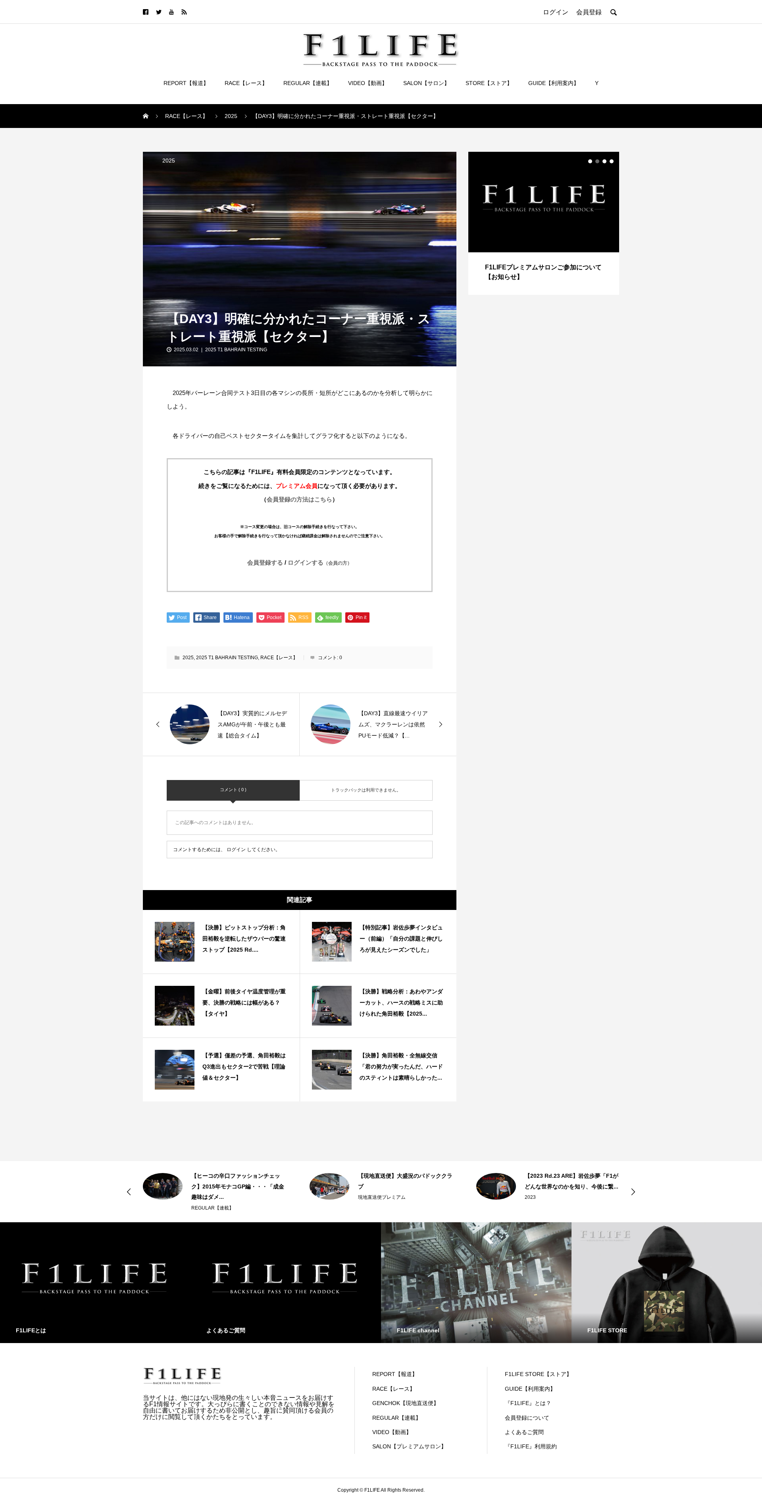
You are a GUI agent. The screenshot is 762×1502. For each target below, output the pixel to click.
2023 (530, 1197)
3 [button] (604, 161)
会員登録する (265, 562)
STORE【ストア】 (489, 83)
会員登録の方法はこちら (299, 499)
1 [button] (590, 161)
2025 (168, 160)
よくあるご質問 (524, 1432)
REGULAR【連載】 (307, 83)
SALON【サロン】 (426, 83)
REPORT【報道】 (186, 83)
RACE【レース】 (246, 83)
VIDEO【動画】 (367, 83)
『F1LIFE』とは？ (528, 1403)
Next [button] (633, 1192)
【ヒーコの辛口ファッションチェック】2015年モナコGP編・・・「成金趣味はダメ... (237, 1186)
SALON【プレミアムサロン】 (409, 1446)
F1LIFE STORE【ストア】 (538, 1374)
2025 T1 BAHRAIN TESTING (236, 349)
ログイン (236, 849)
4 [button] (612, 161)
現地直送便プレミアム (382, 1197)
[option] (543, 223)
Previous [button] (129, 1192)
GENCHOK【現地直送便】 (405, 1403)
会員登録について (527, 1418)
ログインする (320, 562)
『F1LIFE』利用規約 (531, 1446)
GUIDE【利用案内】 (553, 83)
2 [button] (597, 161)
